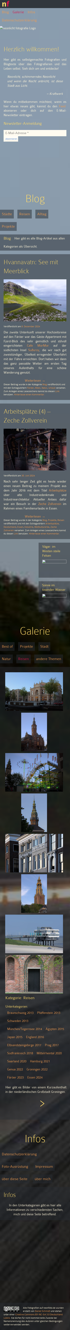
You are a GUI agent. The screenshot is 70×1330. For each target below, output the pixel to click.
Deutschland (10, 527)
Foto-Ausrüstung (15, 1166)
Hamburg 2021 (40, 1061)
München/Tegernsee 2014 (24, 1029)
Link (57, 391)
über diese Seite (14, 1179)
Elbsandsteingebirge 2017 (24, 1045)
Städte (7, 214)
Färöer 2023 (15, 1077)
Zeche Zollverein (49, 504)
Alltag (41, 214)
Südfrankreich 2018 (20, 1053)
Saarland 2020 (16, 1061)
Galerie (18, 12)
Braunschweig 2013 (20, 1013)
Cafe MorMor (38, 345)
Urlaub (51, 387)
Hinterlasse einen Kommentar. (29, 394)
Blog (5, 12)
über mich (43, 1179)
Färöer (30, 387)
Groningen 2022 (37, 1069)
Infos (31, 12)
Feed (62, 106)
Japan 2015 (14, 1037)
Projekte (8, 226)
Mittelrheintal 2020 (49, 1053)
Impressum (44, 1166)
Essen (20, 527)
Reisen (24, 214)
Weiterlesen (35, 380)
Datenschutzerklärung (19, 20)
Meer (38, 387)
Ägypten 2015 (55, 1029)
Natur (44, 387)
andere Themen (48, 659)
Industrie (28, 527)
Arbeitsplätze (57, 490)
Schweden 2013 (17, 1021)
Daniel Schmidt (42, 1311)
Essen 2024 (35, 1077)
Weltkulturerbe (41, 527)
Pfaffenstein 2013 (48, 1013)
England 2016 (35, 1037)
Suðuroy (33, 350)
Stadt (44, 646)
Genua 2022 (15, 1069)
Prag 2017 (52, 1045)
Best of (7, 646)
